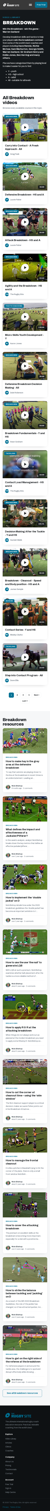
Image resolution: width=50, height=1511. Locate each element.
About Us (9, 1462)
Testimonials (11, 1470)
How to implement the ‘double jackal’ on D (23, 899)
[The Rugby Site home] (11, 5)
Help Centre (10, 1492)
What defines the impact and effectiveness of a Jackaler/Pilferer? (23, 832)
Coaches (9, 1451)
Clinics (8, 1447)
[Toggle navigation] (30, 5)
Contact (9, 1474)
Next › (36, 695)
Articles (8, 1443)
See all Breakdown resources (22, 1393)
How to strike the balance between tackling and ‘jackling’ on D (24, 1293)
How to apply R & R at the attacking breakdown (21, 1029)
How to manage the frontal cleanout (22, 1162)
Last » (25, 701)
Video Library (10, 1439)
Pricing (8, 1465)
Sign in (8, 1488)
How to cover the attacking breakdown (22, 1227)
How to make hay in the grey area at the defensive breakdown (22, 764)
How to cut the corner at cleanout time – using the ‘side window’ (24, 1095)
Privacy (6, 1507)
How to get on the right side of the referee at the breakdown (24, 1360)
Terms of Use (15, 1507)
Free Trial (41, 5)
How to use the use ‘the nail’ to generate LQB (24, 964)
